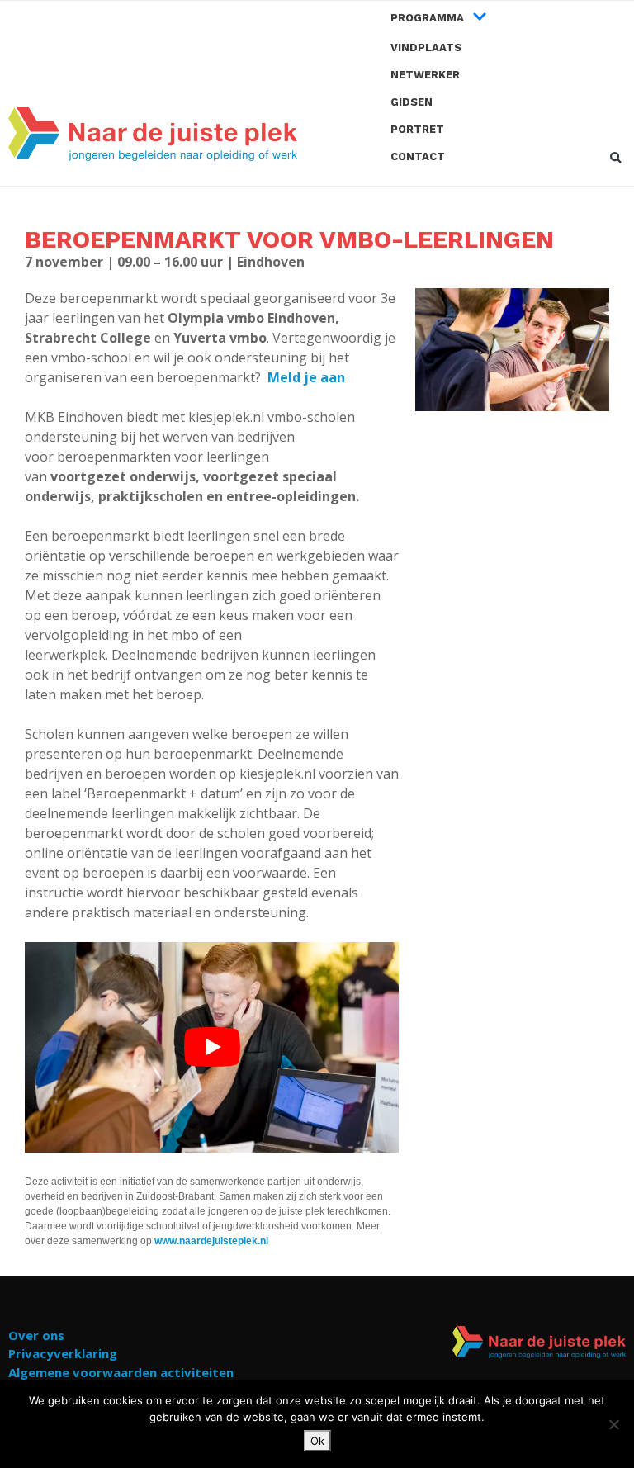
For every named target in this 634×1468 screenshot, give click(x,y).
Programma (427, 18)
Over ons (36, 1335)
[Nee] (613, 1424)
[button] (615, 158)
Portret (417, 129)
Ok (317, 1440)
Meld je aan (306, 377)
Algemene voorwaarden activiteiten (121, 1372)
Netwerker (425, 75)
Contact (417, 156)
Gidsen (411, 102)
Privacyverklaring (62, 1353)
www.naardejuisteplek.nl (211, 1241)
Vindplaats (425, 47)
